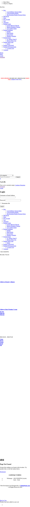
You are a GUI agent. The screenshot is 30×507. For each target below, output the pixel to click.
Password (2, 200)
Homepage (3, 472)
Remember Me (6, 203)
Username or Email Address (7, 195)
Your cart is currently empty (7, 185)
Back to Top (3, 500)
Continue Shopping (20, 185)
